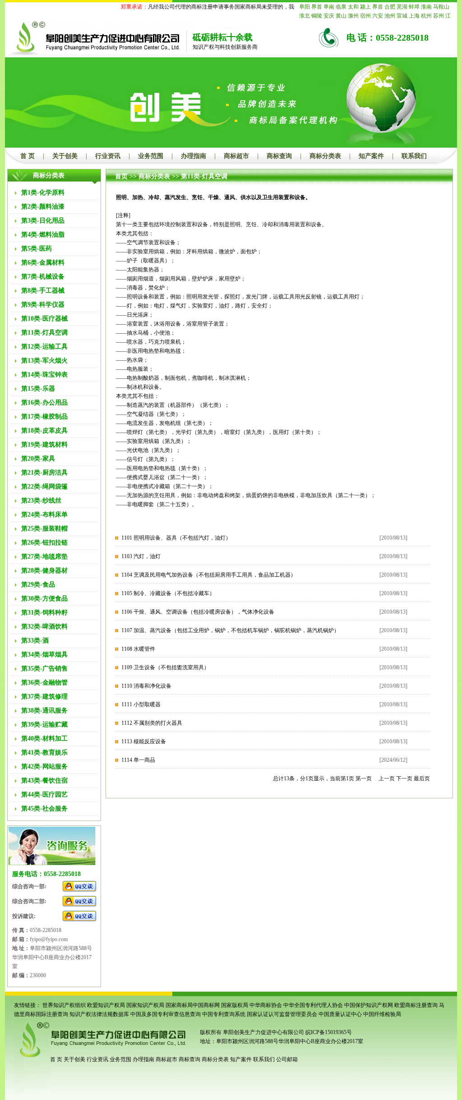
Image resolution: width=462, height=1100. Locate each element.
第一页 (364, 778)
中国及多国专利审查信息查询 (165, 1014)
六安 (377, 16)
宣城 (402, 16)
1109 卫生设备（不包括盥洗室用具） (165, 667)
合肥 (389, 7)
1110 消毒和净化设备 (146, 686)
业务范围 (150, 156)
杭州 (426, 16)
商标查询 (279, 156)
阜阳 (304, 7)
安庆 (328, 16)
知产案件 (371, 156)
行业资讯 (107, 156)
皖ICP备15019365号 (328, 1032)
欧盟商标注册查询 (416, 1005)
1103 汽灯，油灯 (141, 556)
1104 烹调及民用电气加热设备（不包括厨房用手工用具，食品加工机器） (208, 575)
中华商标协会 (265, 1005)
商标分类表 (325, 156)
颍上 (365, 7)
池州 (389, 16)
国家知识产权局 (145, 1005)
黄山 (341, 16)
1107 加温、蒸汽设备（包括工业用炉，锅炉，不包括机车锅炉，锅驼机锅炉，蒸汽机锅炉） (230, 630)
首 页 (27, 156)
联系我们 (414, 156)
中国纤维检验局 (382, 1014)
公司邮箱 (287, 1059)
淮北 (304, 16)
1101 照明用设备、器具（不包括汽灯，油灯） (176, 538)
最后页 (422, 778)
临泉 (341, 7)
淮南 (426, 7)
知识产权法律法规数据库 (99, 1014)
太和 (353, 7)
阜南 (328, 7)
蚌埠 (414, 7)
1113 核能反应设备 (143, 741)
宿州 (365, 16)
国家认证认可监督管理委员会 (282, 1014)
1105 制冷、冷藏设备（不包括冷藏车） (168, 593)
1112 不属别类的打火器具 (151, 723)
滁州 (353, 16)
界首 (316, 7)
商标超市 (236, 156)
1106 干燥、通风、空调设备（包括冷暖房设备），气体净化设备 (197, 612)
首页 (121, 176)
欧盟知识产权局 (106, 1005)
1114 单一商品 (138, 760)
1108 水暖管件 (138, 649)
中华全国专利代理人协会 (313, 1005)
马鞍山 (441, 7)
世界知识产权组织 (64, 1005)
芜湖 (402, 7)
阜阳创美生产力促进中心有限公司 (263, 1032)
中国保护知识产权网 (368, 1005)
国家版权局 (234, 1005)
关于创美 (65, 156)
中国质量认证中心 (340, 1014)
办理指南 (193, 156)
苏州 (438, 16)
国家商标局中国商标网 (193, 1005)
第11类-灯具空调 (204, 176)
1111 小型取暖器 (141, 704)
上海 (414, 16)
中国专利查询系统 (223, 1014)
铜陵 (316, 16)
